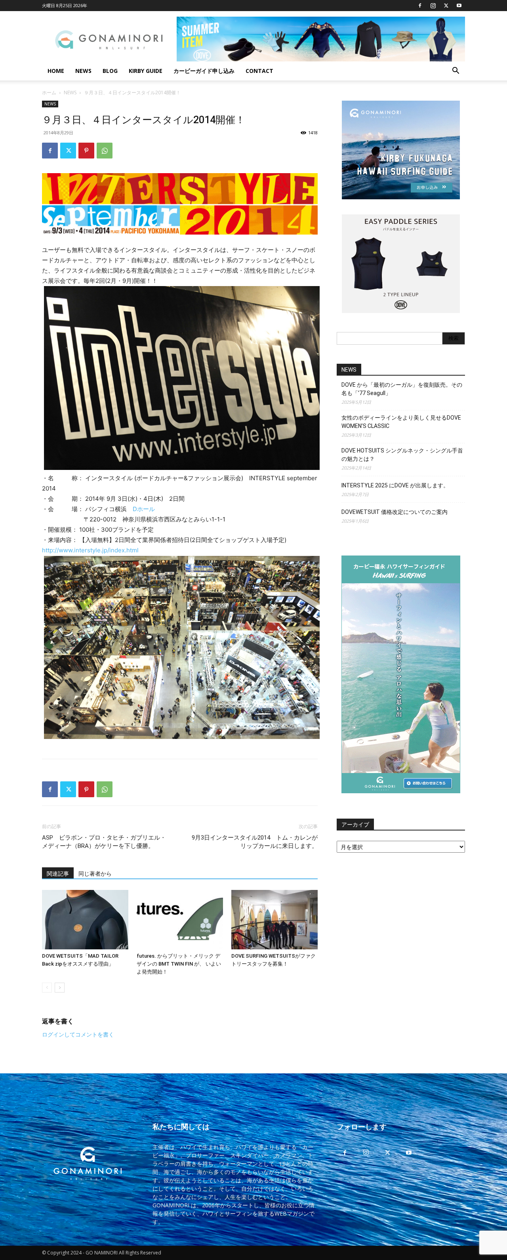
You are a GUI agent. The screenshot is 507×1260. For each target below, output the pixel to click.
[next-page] (60, 988)
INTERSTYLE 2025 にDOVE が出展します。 (395, 485)
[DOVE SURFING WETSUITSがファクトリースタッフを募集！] (274, 919)
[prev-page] (47, 988)
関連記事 (58, 874)
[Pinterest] (86, 150)
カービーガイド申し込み (203, 70)
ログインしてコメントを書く (78, 1034)
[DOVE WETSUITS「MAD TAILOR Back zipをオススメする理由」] (85, 919)
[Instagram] (433, 5)
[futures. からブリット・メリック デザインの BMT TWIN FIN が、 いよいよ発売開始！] (180, 919)
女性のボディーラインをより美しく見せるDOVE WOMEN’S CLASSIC (401, 421)
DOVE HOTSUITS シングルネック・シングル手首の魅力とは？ (402, 454)
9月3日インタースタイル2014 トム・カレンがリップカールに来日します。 (255, 842)
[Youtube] (459, 5)
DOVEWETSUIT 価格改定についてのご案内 (394, 512)
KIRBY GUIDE (145, 70)
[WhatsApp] (104, 150)
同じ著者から (95, 874)
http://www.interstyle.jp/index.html (90, 550)
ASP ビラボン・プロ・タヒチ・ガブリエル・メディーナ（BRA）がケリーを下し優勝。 (104, 842)
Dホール (144, 509)
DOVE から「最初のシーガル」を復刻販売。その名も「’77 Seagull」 (401, 389)
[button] (455, 71)
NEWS (83, 70)
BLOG (110, 70)
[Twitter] (446, 5)
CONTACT (259, 70)
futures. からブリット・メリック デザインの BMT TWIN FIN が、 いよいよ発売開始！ (179, 964)
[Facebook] (420, 5)
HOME (56, 70)
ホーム (49, 92)
